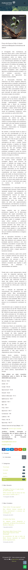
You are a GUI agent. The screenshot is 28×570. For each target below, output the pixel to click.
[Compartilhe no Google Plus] (16, 449)
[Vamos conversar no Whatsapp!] (25, 567)
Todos (13, 479)
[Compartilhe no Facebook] (4, 449)
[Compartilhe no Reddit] (20, 449)
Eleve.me (14, 561)
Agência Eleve (15, 559)
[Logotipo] (8, 3)
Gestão (13, 473)
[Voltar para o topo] (25, 562)
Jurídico (13, 476)
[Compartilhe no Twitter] (8, 449)
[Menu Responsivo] (24, 3)
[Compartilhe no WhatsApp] (24, 449)
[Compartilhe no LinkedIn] (12, 449)
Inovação (13, 470)
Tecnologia (13, 467)
